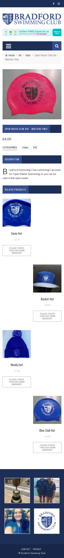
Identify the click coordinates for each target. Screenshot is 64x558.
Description (12, 159)
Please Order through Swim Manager (17, 250)
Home (12, 55)
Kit (20, 55)
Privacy (37, 549)
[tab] (12, 159)
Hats (28, 55)
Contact (26, 549)
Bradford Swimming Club (33, 553)
